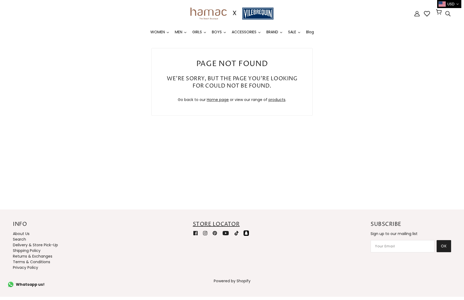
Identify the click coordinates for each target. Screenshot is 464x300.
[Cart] (440, 12)
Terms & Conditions (31, 262)
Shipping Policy (27, 250)
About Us (21, 233)
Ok (444, 246)
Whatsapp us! (30, 284)
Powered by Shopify (232, 281)
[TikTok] (236, 233)
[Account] (417, 14)
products (277, 99)
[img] (448, 13)
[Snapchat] (246, 233)
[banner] (232, 13)
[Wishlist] (427, 13)
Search (19, 239)
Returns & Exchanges (32, 256)
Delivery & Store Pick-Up (35, 245)
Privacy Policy (25, 267)
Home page (218, 99)
